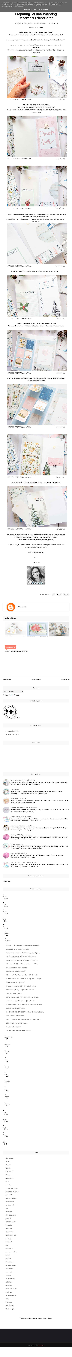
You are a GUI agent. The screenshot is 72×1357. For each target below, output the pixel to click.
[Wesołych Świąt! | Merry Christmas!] (38, 629)
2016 (5, 1142)
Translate (17, 695)
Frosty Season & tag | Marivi (16, 982)
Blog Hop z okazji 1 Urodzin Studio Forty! (23, 862)
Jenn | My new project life (15, 993)
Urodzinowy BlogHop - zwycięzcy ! (21, 816)
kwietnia (8, 1081)
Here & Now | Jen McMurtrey (16, 1015)
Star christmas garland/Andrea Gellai (18, 949)
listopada (8, 940)
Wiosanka (9, 1225)
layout (8, 1161)
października (9, 1037)
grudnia (7, 933)
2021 (5, 926)
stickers (8, 1168)
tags (7, 1208)
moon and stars (10, 1278)
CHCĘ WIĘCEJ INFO (30, 10)
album (7, 1181)
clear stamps (9, 1158)
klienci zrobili (10, 1305)
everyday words (11, 1222)
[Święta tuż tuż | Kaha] (60, 629)
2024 (5, 904)
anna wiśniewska (11, 1295)
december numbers (11, 1252)
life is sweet (9, 1232)
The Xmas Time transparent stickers (19, 326)
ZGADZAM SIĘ (43, 10)
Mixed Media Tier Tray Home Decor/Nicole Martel (23, 975)
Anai (7, 1245)
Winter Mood (35, 271)
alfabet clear (10, 1262)
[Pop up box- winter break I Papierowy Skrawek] (16, 629)
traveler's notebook (12, 1188)
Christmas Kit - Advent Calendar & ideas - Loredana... (23, 997)
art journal (9, 1211)
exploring (9, 1238)
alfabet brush (10, 1248)
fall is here (9, 1282)
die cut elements (11, 1215)
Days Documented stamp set (47, 323)
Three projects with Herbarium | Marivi (19, 1030)
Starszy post (65, 679)
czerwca (8, 1067)
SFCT (7, 1299)
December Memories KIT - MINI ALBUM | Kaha (22, 986)
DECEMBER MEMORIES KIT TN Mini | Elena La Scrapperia (25, 978)
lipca (6, 1059)
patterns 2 (9, 1242)
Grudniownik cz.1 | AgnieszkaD (17, 1008)
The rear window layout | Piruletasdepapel (24, 807)
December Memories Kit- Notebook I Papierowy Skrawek (25, 1004)
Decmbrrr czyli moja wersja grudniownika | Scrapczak (23, 945)
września (8, 1044)
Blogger (49, 1318)
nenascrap (43, 23)
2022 (5, 919)
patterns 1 (9, 1272)
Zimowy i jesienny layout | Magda (17, 1023)
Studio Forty (7, 881)
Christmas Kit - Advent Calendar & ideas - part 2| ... (23, 964)
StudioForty (41, 1345)
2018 (5, 1127)
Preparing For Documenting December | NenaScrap (23, 960)
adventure (9, 1285)
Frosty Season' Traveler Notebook (39, 104)
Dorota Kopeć (10, 1309)
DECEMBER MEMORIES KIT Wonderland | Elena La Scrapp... (26, 1012)
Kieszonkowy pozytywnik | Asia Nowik (22, 826)
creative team (10, 1201)
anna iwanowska (11, 1265)
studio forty (9, 1178)
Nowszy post (7, 679)
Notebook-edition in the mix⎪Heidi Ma (23, 780)
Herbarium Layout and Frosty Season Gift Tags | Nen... (24, 1019)
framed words (10, 1268)
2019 (5, 1120)
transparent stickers (12, 1191)
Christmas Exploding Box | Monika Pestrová (21, 990)
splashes (8, 1258)
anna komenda (10, 1205)
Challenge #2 (15, 789)
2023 (5, 911)
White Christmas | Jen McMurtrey (17, 967)
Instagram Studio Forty (13, 731)
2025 (5, 897)
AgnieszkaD (9, 1171)
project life (9, 1195)
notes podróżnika (11, 1198)
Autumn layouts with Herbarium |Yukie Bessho (21, 1001)
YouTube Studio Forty (12, 734)
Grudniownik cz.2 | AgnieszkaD (17, 971)
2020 (5, 1112)
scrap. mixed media (11, 1288)
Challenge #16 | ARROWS (19, 853)
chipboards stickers (22, 482)
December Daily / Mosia (18, 798)
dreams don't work (11, 1235)
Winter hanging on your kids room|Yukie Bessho (22, 956)
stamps (8, 1175)
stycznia (8, 1104)
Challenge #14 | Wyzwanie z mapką (21, 835)
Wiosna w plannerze (17, 844)
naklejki (8, 1185)
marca (7, 1089)
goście (8, 1255)
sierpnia (7, 1052)
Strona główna (36, 679)
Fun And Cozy (22, 271)
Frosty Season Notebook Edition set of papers (27, 378)
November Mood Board (14, 1027)
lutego (7, 1096)
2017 (5, 1134)
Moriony (8, 1275)
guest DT (8, 1218)
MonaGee (9, 1302)
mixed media (9, 1228)
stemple (8, 1165)
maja (6, 1074)
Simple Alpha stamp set (47, 107)
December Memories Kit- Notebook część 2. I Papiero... (24, 953)
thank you (9, 1292)
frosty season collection (31, 23)
